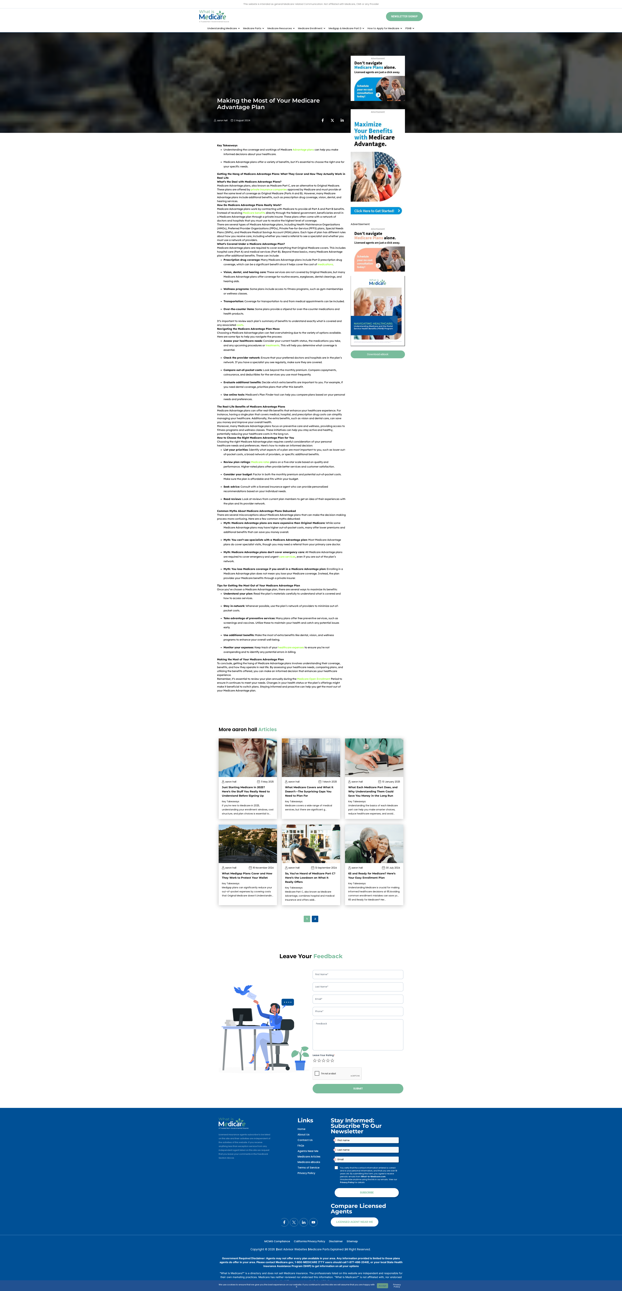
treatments (272, 345)
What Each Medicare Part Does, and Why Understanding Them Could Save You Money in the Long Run (372, 791)
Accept (382, 1285)
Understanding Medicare (222, 28)
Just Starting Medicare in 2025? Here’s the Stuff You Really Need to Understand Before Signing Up (246, 791)
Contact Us (305, 1140)
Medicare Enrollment (310, 28)
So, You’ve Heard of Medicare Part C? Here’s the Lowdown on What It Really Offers (310, 877)
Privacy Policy (306, 1173)
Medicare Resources (279, 28)
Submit (358, 1088)
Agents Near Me (308, 1151)
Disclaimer (336, 1241)
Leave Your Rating (324, 1055)
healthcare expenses (291, 647)
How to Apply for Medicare (383, 28)
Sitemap (352, 1241)
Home (301, 1129)
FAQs (301, 1145)
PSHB (408, 28)
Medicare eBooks (309, 1162)
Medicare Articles (309, 1156)
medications (325, 264)
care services (287, 556)
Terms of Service (308, 1167)
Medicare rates (260, 462)
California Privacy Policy (309, 1241)
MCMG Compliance (277, 1241)
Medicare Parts (252, 28)
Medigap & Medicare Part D (345, 28)
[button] (404, 16)
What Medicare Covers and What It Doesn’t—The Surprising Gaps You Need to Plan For (309, 791)
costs (240, 325)
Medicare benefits (254, 212)
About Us (304, 1134)
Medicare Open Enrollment (313, 678)
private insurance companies (269, 189)
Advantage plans (303, 149)
